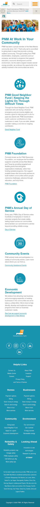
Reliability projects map (11, 450)
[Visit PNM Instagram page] (16, 345)
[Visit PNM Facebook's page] (9, 345)
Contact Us (11, 370)
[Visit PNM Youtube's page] (30, 345)
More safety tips (11, 462)
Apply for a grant (11, 430)
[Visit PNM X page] (23, 345)
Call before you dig (11, 459)
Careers (11, 376)
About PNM (28, 370)
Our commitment (29, 425)
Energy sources (29, 430)
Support (28, 376)
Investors (28, 373)
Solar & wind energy (10, 404)
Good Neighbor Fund (12, 129)
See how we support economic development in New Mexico (16, 314)
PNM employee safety (11, 456)
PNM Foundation (11, 183)
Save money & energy (11, 402)
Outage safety (10, 453)
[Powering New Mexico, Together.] (5, 3)
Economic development (10, 433)
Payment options (11, 396)
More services (11, 410)
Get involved (29, 428)
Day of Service (10, 229)
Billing (11, 399)
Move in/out (11, 407)
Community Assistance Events (15, 265)
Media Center (11, 373)
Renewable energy (29, 433)
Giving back (11, 425)
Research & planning (29, 453)
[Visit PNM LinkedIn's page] (20, 351)
